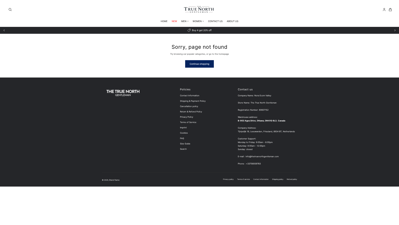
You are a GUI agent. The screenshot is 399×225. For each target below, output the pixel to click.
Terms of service (243, 179)
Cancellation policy (189, 106)
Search (183, 149)
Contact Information (189, 95)
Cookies (184, 133)
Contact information (261, 179)
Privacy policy (228, 179)
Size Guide (185, 143)
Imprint (183, 127)
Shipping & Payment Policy (193, 101)
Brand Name (114, 180)
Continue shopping (199, 63)
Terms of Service (188, 122)
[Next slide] (395, 30)
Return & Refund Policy (191, 111)
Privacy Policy (186, 117)
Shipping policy (277, 179)
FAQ (182, 138)
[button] (10, 9)
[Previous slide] (4, 30)
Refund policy (292, 179)
